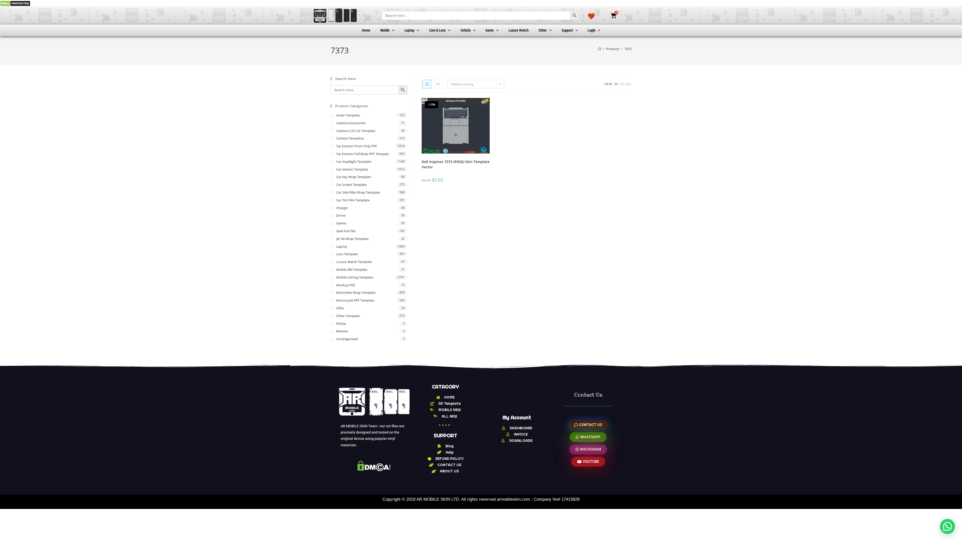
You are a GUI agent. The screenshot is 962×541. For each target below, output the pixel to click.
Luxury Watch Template (354, 261)
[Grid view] (427, 84)
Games (341, 223)
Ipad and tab (345, 231)
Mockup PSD (345, 285)
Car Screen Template (351, 184)
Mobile (385, 30)
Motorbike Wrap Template (356, 292)
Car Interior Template (352, 169)
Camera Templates (350, 138)
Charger (342, 208)
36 (616, 84)
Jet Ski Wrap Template (352, 238)
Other (543, 30)
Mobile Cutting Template (354, 277)
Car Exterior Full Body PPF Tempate (362, 154)
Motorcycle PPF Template (355, 300)
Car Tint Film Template (353, 200)
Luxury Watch (519, 30)
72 (622, 84)
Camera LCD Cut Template (355, 130)
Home (366, 30)
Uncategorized (347, 339)
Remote (342, 331)
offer (340, 308)
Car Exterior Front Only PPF (356, 146)
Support (567, 30)
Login (591, 30)
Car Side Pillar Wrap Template (358, 192)
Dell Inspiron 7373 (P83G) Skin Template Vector (456, 164)
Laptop (409, 30)
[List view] (438, 84)
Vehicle (465, 30)
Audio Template (348, 115)
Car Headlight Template (353, 161)
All (628, 84)
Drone (340, 215)
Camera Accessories (351, 123)
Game (490, 30)
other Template (348, 316)
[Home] (599, 49)
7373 (627, 49)
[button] (947, 526)
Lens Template (347, 254)
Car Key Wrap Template (353, 177)
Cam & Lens (437, 30)
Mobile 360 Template (351, 269)
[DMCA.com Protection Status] (15, 3)
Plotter (341, 323)
